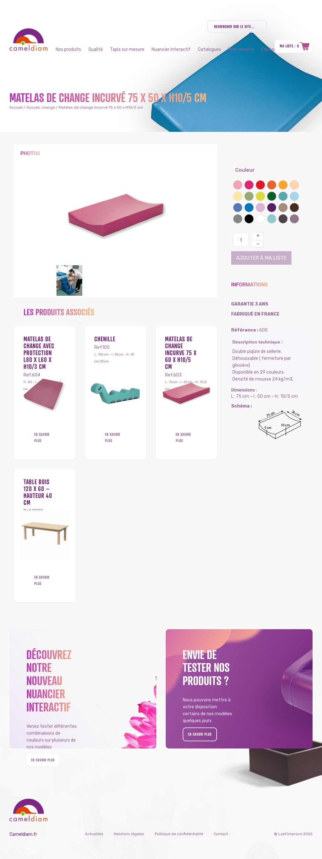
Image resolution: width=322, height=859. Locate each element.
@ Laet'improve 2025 (293, 834)
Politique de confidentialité (179, 834)
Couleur (245, 170)
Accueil (16, 107)
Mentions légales (129, 834)
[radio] (237, 185)
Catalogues (209, 49)
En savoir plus (41, 437)
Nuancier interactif (171, 49)
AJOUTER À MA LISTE (261, 258)
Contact (221, 834)
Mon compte (241, 49)
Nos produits (68, 49)
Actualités (94, 834)
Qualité (95, 49)
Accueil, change (40, 107)
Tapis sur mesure (127, 49)
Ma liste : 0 (289, 46)
